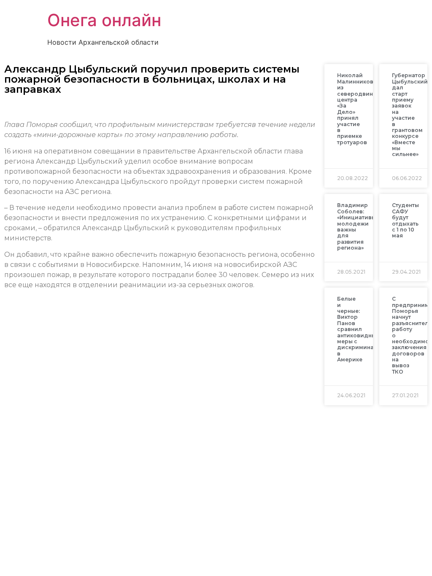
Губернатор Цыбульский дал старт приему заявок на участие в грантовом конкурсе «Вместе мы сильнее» (410, 114)
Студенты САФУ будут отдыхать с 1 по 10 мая (405, 220)
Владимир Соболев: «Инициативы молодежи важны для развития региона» (356, 226)
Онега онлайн (104, 20)
